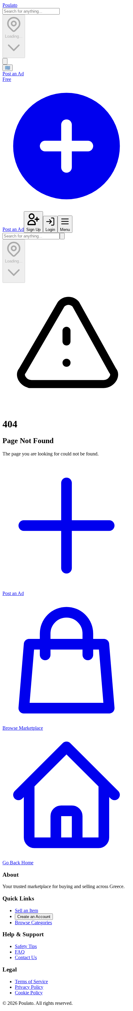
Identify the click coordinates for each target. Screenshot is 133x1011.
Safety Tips (26, 946)
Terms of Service (31, 981)
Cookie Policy (29, 992)
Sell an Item (26, 910)
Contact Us (26, 957)
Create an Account (33, 916)
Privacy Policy (29, 987)
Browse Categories (33, 922)
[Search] (4, 61)
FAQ (20, 951)
